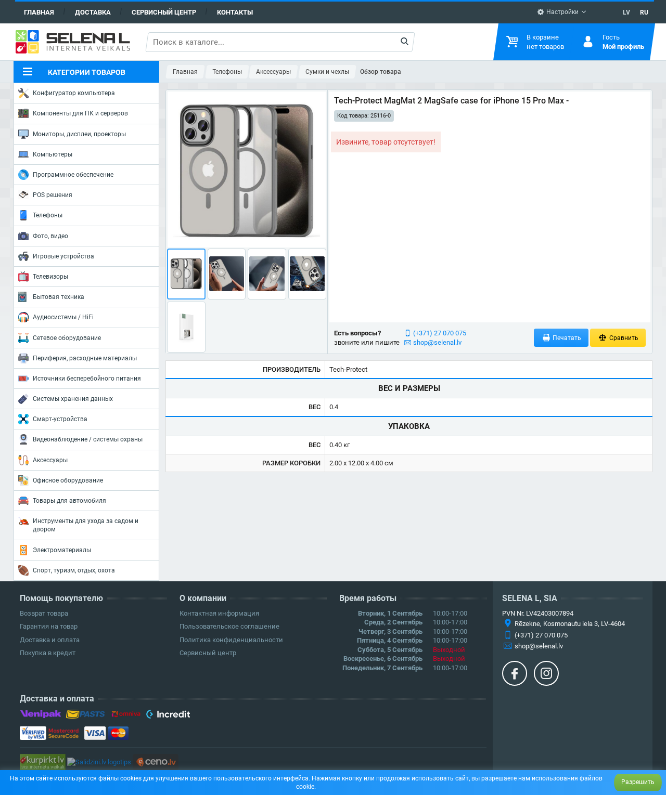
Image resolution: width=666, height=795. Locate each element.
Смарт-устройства (60, 419)
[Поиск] (404, 42)
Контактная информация (219, 613)
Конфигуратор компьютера (74, 93)
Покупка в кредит (47, 653)
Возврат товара (44, 613)
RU (644, 12)
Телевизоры (50, 276)
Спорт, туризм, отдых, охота (74, 570)
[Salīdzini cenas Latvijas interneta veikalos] (43, 761)
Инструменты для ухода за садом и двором (85, 525)
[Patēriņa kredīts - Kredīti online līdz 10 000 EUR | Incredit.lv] (167, 716)
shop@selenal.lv (437, 342)
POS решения (52, 195)
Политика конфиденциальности (231, 640)
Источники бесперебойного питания (87, 378)
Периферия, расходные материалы (85, 358)
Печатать (566, 338)
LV (626, 12)
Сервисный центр (164, 12)
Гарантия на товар (49, 626)
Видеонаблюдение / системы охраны (88, 439)
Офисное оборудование (68, 480)
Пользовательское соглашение (229, 626)
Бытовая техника (58, 297)
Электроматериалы (62, 550)
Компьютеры (52, 154)
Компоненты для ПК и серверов (80, 113)
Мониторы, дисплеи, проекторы (79, 134)
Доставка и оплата (50, 640)
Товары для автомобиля (69, 500)
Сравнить (623, 338)
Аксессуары (50, 460)
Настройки (562, 12)
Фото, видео (50, 236)
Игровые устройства (63, 256)
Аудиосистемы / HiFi (63, 317)
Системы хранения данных (73, 398)
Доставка (93, 12)
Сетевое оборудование (67, 338)
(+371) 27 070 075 (439, 333)
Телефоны (47, 215)
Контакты (235, 12)
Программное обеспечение (73, 174)
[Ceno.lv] (155, 761)
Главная (39, 12)
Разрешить (638, 782)
